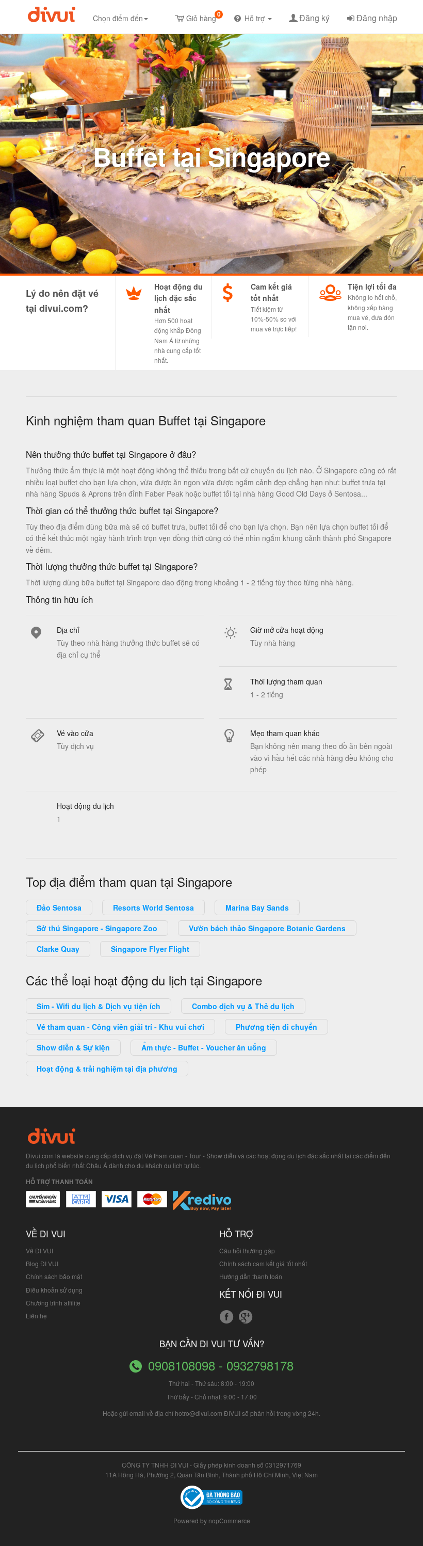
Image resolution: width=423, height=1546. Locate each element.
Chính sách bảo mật (54, 1276)
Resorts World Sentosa (153, 907)
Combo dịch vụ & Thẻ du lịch (243, 1006)
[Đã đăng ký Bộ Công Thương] (211, 1496)
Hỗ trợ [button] (256, 18)
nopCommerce (229, 1520)
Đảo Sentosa (59, 907)
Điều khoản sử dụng (54, 1289)
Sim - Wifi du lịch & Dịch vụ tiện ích (98, 1006)
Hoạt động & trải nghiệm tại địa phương (107, 1068)
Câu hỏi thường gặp (247, 1250)
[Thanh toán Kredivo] (202, 1204)
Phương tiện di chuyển (276, 1027)
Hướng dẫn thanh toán (250, 1276)
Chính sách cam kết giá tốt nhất (263, 1263)
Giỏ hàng (203, 16)
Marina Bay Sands (257, 907)
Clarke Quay (58, 949)
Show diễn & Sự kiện (73, 1047)
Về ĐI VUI (39, 1250)
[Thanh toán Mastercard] (80, 1204)
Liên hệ (36, 1315)
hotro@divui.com (198, 1413)
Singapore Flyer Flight (150, 949)
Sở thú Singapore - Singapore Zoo (97, 928)
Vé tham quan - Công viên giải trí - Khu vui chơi (120, 1027)
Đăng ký (314, 18)
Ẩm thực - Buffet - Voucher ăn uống (203, 1047)
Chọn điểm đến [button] (118, 18)
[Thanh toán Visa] (43, 1204)
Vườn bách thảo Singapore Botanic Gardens (267, 928)
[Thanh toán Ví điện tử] (153, 1204)
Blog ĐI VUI (42, 1263)
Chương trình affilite (53, 1302)
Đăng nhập (376, 18)
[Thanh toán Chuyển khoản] (117, 1204)
